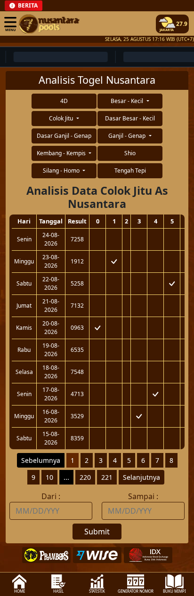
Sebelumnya (40, 460)
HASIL (58, 591)
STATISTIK (97, 591)
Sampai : (143, 496)
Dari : (50, 496)
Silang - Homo (62, 171)
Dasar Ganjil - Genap (64, 136)
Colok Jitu (61, 118)
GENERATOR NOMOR (136, 591)
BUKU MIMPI (174, 591)
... (66, 477)
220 (85, 477)
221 (107, 477)
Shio (130, 153)
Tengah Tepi (130, 171)
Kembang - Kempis (62, 153)
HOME (19, 591)
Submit (97, 531)
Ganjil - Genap (127, 136)
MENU (10, 29)
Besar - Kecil (128, 101)
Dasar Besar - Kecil (130, 118)
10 (49, 477)
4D (64, 101)
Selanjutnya (141, 477)
